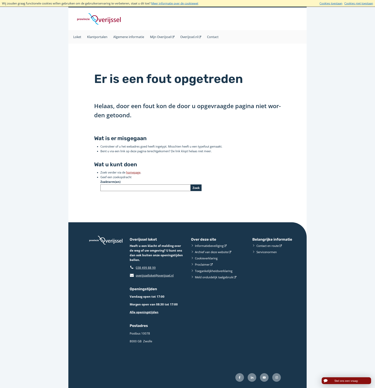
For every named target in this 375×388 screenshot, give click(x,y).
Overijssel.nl (189, 37)
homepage (133, 172)
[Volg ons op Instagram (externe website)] (276, 377)
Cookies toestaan (331, 3)
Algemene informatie (128, 37)
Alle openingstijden (144, 312)
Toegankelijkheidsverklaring (213, 271)
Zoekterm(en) (110, 182)
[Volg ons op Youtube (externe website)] (264, 377)
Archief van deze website (211, 252)
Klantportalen (97, 37)
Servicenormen (266, 252)
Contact (213, 37)
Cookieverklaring (206, 258)
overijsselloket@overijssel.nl (152, 275)
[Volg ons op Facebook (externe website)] (239, 377)
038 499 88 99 (146, 268)
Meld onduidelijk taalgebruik (214, 277)
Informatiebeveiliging (209, 246)
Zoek (196, 188)
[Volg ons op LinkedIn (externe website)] (252, 377)
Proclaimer (202, 264)
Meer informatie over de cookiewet (174, 3)
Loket (77, 37)
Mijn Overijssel (160, 37)
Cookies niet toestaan (358, 3)
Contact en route (267, 246)
